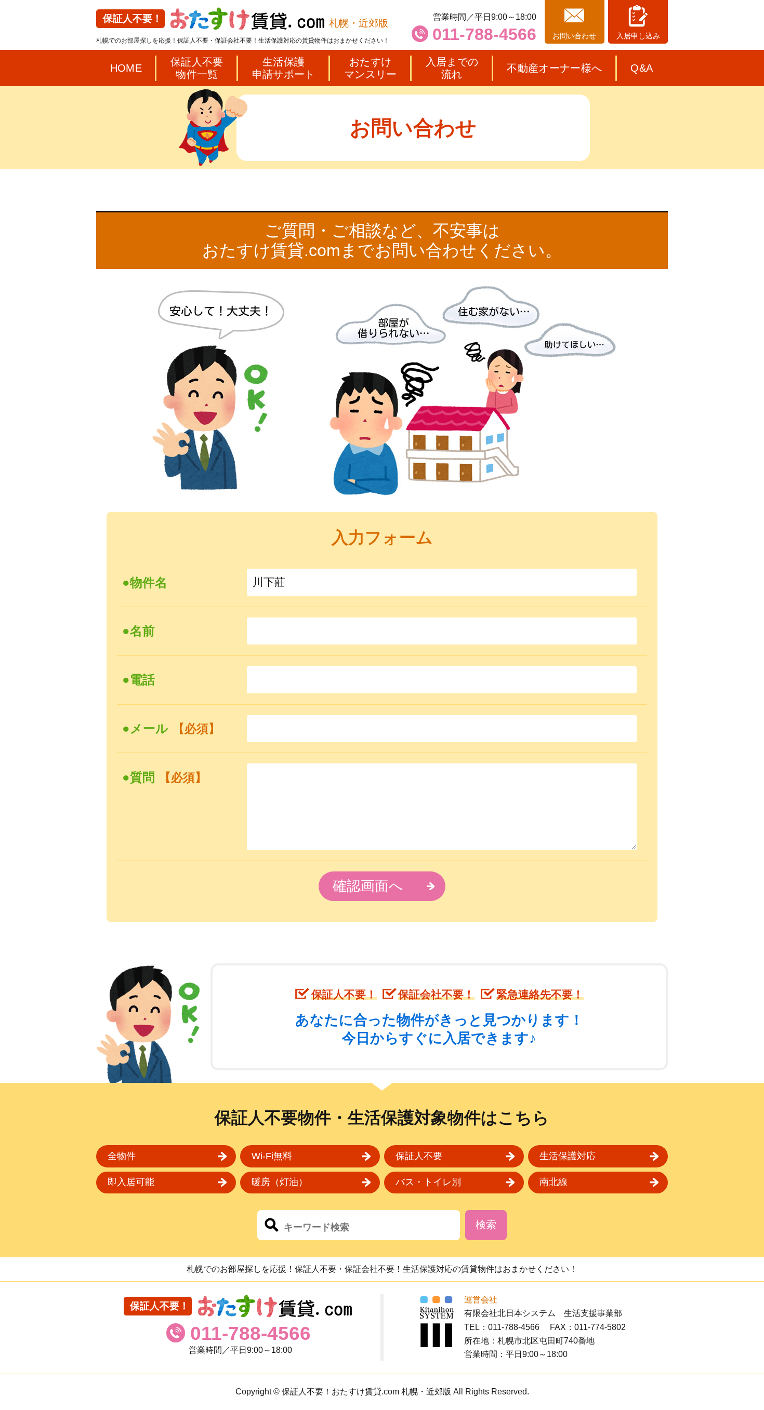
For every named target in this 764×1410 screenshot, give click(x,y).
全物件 (122, 1156)
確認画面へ (368, 886)
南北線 (553, 1182)
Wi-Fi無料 (272, 1156)
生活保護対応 (567, 1156)
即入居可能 (131, 1182)
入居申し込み (638, 36)
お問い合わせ (574, 36)
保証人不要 (419, 1156)
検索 (486, 1224)
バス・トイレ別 (428, 1182)
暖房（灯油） (280, 1182)
